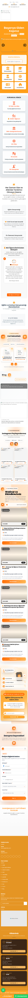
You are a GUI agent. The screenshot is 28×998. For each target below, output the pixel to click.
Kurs (11, 2)
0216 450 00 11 (5, 4)
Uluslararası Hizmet (13, 318)
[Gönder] (25, 903)
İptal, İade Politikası (6, 867)
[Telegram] (11, 856)
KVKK (3, 872)
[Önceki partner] (12, 364)
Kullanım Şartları (6, 870)
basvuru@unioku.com (14, 6)
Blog (14, 2)
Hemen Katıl (13, 717)
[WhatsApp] (2, 856)
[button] (24, 45)
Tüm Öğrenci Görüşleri (14, 295)
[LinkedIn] (13, 856)
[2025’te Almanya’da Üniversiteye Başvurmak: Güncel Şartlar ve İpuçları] (14, 410)
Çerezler (4, 877)
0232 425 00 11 (14, 4)
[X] (16, 856)
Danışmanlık (5, 879)
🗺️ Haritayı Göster (14, 918)
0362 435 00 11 (23, 4)
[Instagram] (5, 856)
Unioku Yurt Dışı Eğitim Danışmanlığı (18, 992)
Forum (17, 2)
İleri (14, 798)
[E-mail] (19, 856)
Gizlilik (3, 865)
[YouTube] (8, 856)
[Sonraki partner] (16, 364)
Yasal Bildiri (4, 874)
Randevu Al (4, 881)
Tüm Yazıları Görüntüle (20, 379)
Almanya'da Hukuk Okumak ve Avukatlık (12, 387)
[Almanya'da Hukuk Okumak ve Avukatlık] (14, 391)
